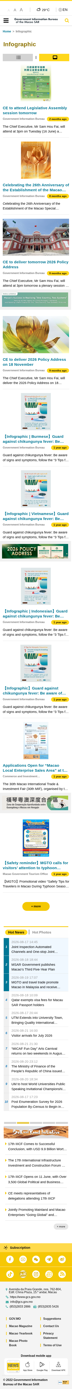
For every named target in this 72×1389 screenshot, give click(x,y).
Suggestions (52, 1318)
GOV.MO (15, 1318)
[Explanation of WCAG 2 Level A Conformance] (63, 1382)
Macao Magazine (20, 1326)
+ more (61, 1226)
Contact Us (51, 1326)
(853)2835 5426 (48, 1306)
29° (46, 10)
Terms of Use (52, 1345)
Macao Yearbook (20, 1333)
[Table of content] (5, 21)
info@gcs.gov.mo (21, 1301)
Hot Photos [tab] (41, 932)
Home (7, 31)
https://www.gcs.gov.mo (25, 1297)
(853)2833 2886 (20, 1306)
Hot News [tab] (16, 932)
